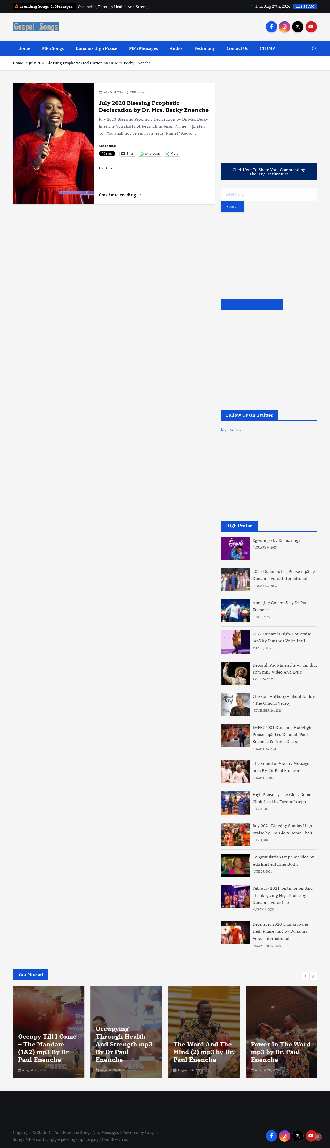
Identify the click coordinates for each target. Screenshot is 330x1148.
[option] (48, 1032)
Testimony (204, 48)
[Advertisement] (269, 119)
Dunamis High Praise (96, 48)
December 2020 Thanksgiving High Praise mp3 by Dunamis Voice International (280, 931)
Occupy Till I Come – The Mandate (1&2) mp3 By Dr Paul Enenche (47, 1048)
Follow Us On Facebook (252, 304)
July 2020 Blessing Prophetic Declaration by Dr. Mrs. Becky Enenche (90, 62)
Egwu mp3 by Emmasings (276, 540)
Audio (176, 48)
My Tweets (231, 429)
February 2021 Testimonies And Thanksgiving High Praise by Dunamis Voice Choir (283, 895)
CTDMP (267, 48)
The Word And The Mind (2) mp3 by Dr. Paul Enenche (203, 1052)
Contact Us (237, 48)
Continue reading (118, 195)
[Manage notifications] (318, 1137)
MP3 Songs (53, 48)
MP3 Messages (143, 48)
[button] (306, 976)
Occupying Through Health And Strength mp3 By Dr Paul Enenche (124, 1044)
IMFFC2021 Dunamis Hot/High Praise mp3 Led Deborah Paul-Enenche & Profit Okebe (282, 734)
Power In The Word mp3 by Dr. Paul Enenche (281, 1052)
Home (24, 48)
